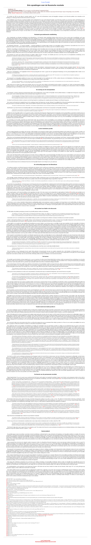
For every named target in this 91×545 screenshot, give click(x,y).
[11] (12, 142)
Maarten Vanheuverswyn (17, 13)
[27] (61, 382)
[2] (27, 60)
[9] (80, 125)
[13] (78, 175)
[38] (52, 411)
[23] (25, 279)
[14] (20, 181)
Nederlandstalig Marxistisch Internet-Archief (45, 541)
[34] (53, 396)
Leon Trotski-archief (45, 540)
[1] (82, 28)
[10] (41, 138)
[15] (70, 192)
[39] (21, 413)
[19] (39, 241)
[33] (51, 394)
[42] (30, 428)
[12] (61, 144)
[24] (43, 290)
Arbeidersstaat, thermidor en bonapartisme (45, 514)
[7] (41, 110)
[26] (60, 378)
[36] (43, 406)
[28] (14, 385)
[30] (51, 389)
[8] (58, 125)
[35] (75, 404)
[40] (77, 418)
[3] (19, 65)
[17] (25, 194)
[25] (31, 354)
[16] (78, 193)
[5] (31, 71)
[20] (59, 269)
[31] (78, 390)
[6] (45, 109)
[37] (68, 408)
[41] (59, 425)
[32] (76, 391)
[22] (69, 277)
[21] (48, 274)
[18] (25, 221)
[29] (64, 386)
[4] (77, 67)
